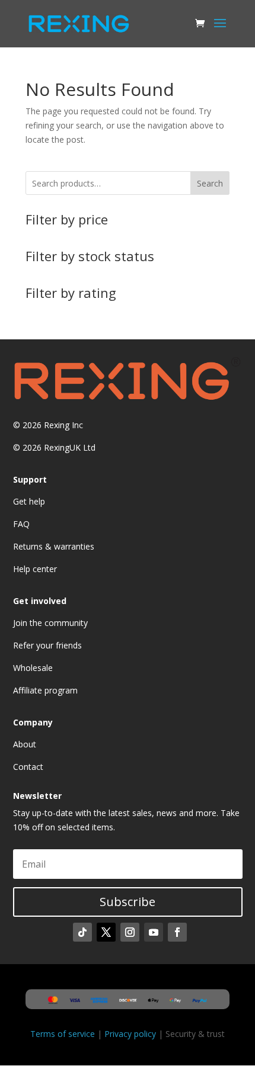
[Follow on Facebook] (177, 932)
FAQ (21, 523)
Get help (29, 501)
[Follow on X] (106, 932)
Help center (35, 568)
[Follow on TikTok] (82, 932)
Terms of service (62, 1033)
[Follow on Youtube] (153, 932)
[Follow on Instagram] (129, 932)
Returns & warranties (53, 546)
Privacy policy (130, 1033)
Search (210, 183)
